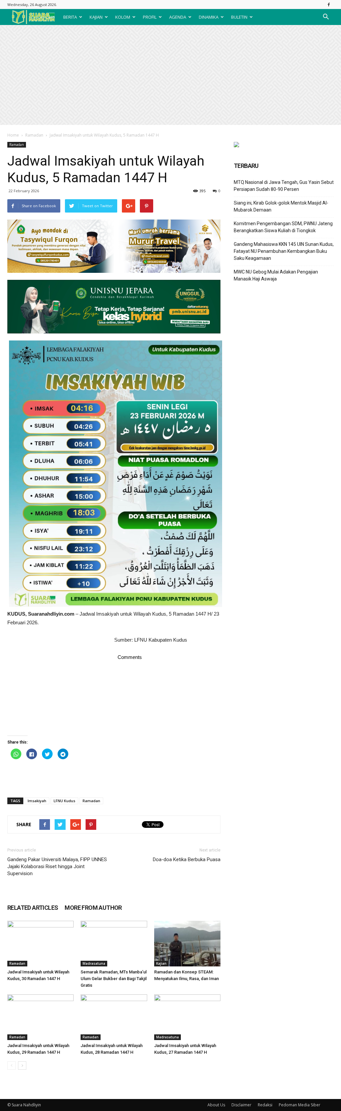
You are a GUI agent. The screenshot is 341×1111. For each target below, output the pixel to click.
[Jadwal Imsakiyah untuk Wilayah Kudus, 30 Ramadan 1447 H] (40, 943)
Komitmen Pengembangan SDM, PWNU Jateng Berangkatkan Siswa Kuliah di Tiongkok (283, 227)
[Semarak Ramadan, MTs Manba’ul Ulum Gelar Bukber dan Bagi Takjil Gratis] (114, 943)
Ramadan (34, 135)
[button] (326, 17)
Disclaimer (241, 1105)
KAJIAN (96, 17)
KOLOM (122, 17)
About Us (216, 1105)
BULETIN (239, 17)
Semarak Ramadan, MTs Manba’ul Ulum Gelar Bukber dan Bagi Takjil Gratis (114, 978)
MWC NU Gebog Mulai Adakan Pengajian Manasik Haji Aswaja (276, 275)
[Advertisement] (170, 75)
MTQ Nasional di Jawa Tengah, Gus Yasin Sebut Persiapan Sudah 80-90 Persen (284, 186)
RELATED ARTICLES (32, 907)
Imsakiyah (37, 800)
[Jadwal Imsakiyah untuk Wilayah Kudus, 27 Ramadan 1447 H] (187, 1017)
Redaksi (265, 1105)
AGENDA (177, 17)
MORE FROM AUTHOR (93, 907)
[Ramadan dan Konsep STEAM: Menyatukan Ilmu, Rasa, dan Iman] (187, 943)
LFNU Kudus (64, 800)
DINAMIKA (208, 17)
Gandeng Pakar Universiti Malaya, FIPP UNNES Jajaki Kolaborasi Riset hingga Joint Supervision (57, 866)
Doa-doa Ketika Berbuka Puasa (186, 859)
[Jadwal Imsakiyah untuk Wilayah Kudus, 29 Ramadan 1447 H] (40, 1017)
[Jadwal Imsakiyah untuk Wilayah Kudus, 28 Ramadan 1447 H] (114, 1017)
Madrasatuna (94, 963)
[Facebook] (329, 4)
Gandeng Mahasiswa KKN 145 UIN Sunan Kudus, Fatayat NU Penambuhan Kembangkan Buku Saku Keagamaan (284, 251)
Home (13, 135)
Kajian (161, 963)
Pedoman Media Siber (299, 1105)
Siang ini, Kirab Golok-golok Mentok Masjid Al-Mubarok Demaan (281, 206)
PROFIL (150, 17)
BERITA (70, 17)
